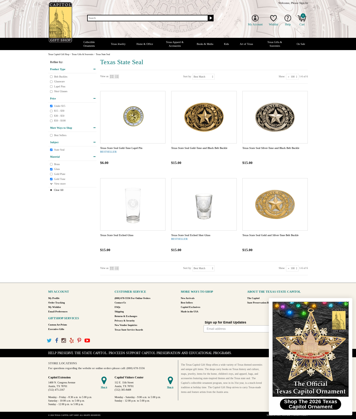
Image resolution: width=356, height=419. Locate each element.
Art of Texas (246, 44)
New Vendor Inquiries (126, 325)
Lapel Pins (59, 86)
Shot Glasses (60, 91)
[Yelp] (71, 340)
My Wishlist (54, 307)
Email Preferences (57, 311)
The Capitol (253, 298)
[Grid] (112, 76)
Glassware (59, 81)
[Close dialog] (347, 303)
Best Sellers (60, 135)
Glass (57, 169)
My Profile (54, 298)
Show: (282, 76)
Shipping (119, 311)
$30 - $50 (59, 115)
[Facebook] (56, 340)
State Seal (59, 149)
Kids (226, 44)
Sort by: (187, 76)
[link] (310, 349)
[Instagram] (63, 340)
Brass (57, 164)
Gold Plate (59, 174)
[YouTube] (87, 340)
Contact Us (120, 302)
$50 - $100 (60, 120)
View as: (104, 76)
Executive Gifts (56, 329)
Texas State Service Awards (129, 329)
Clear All (58, 190)
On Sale (301, 44)
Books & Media (205, 44)
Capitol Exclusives (190, 307)
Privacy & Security (125, 320)
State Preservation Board (260, 302)
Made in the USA (189, 311)
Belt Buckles (60, 76)
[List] (117, 76)
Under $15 (59, 106)
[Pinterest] (79, 340)
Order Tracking (56, 302)
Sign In (303, 2)
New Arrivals (188, 298)
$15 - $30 (59, 110)
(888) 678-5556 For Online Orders (132, 298)
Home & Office (144, 44)
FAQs (117, 307)
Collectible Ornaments (89, 44)
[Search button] (210, 18)
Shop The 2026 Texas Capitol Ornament (310, 404)
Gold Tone (59, 179)
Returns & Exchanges (126, 316)
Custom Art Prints (57, 324)
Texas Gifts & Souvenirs (274, 44)
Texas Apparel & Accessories (175, 44)
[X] (49, 340)
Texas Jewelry (118, 44)
